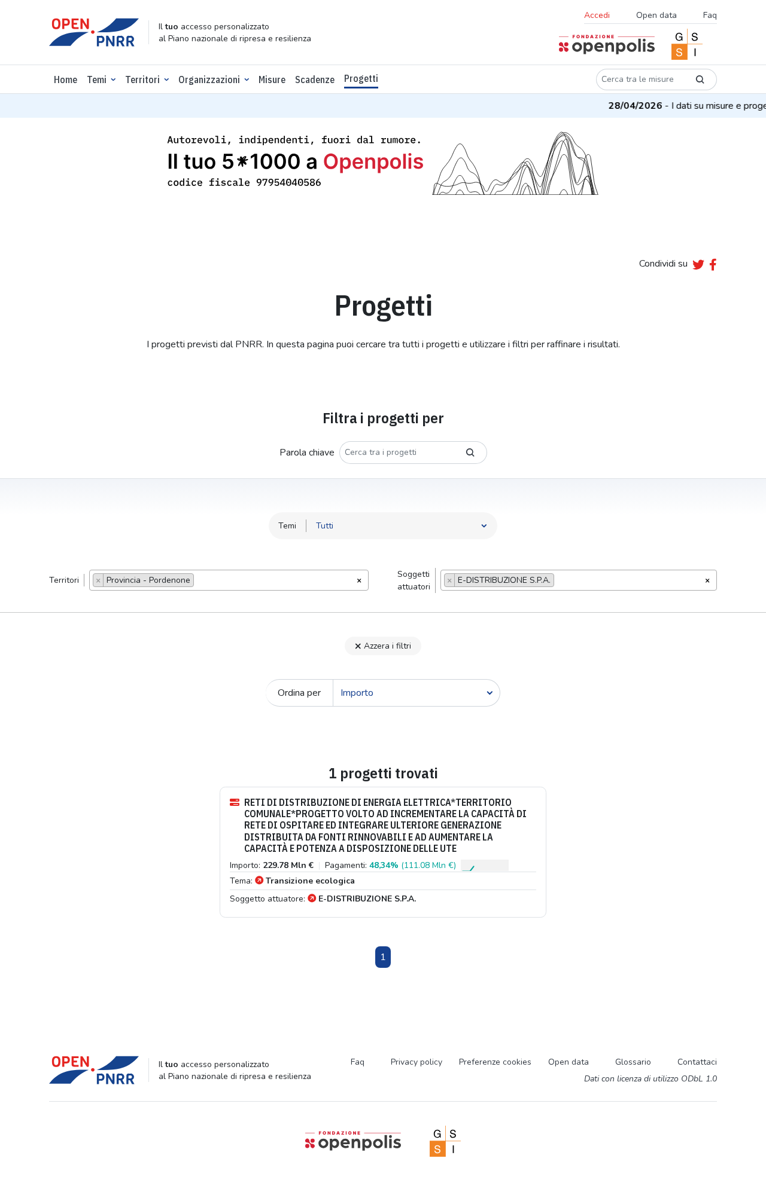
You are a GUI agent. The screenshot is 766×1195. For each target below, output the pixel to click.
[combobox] (229, 580)
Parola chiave (307, 452)
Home (65, 79)
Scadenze (315, 79)
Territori (142, 79)
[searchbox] (200, 581)
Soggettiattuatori (413, 580)
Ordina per (299, 692)
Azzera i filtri (387, 646)
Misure (272, 79)
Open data (656, 15)
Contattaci (697, 1062)
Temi (97, 79)
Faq (710, 15)
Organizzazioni (209, 79)
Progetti (361, 78)
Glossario (633, 1062)
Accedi (597, 15)
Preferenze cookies (495, 1062)
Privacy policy (416, 1062)
